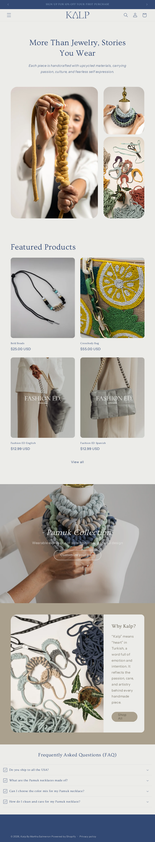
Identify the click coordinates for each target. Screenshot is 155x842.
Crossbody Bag (89, 343)
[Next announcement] (146, 4)
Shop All (122, 716)
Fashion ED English (23, 443)
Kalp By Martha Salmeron (36, 836)
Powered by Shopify (63, 836)
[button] (9, 15)
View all (77, 462)
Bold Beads (18, 343)
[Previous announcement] (8, 4)
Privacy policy (88, 836)
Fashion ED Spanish (93, 443)
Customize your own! (77, 555)
